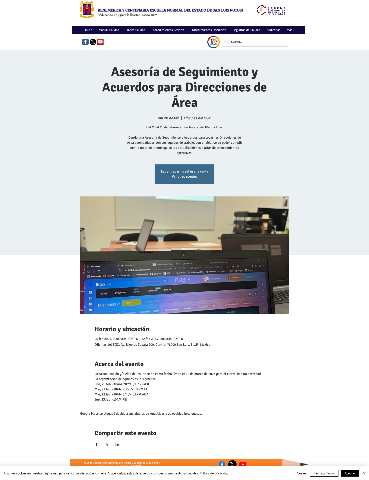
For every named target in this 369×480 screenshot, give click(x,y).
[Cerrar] (363, 473)
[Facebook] (222, 464)
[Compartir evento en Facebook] (97, 444)
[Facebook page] (85, 42)
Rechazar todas (324, 473)
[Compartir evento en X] (107, 444)
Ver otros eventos (184, 176)
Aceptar (350, 473)
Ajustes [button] (301, 473)
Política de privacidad (214, 473)
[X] (93, 42)
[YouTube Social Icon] (100, 42)
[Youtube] (243, 464)
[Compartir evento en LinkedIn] (118, 444)
